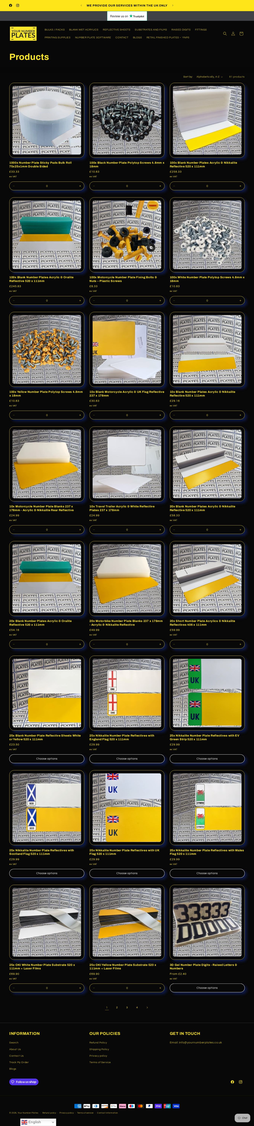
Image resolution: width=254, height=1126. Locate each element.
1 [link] (107, 1007)
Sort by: (188, 77)
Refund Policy (98, 1042)
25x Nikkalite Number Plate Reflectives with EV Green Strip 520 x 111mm (204, 737)
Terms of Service (100, 1062)
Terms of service (85, 1113)
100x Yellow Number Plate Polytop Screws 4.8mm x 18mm (46, 393)
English (34, 1122)
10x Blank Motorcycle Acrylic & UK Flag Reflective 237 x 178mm (126, 393)
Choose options (46, 758)
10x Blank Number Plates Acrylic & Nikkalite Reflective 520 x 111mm (202, 393)
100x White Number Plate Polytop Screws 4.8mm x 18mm (207, 279)
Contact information (107, 1113)
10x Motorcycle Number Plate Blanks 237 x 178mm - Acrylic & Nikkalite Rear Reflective (41, 508)
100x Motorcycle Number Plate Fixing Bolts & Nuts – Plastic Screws (123, 279)
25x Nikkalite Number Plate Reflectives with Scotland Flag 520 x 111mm (41, 852)
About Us (15, 1049)
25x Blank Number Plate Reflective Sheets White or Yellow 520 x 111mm (45, 737)
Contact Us (16, 1055)
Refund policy (49, 1113)
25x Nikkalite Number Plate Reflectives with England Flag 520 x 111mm (121, 737)
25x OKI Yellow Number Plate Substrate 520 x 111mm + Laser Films (122, 966)
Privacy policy (98, 1055)
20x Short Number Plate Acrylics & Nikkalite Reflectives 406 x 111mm (202, 622)
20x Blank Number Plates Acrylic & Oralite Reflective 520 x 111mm (40, 622)
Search (14, 1042)
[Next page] (147, 1007)
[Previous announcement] (81, 5)
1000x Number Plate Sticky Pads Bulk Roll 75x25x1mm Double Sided (40, 164)
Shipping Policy (99, 1049)
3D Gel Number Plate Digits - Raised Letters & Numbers (203, 966)
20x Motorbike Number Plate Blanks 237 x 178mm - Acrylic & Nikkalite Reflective (126, 622)
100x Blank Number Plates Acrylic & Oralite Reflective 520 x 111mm (41, 279)
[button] (225, 34)
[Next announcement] (173, 5)
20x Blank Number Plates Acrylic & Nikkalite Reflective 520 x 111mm (202, 508)
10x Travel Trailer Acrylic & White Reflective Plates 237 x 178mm (122, 508)
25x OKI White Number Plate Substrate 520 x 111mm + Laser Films (42, 966)
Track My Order (19, 1062)
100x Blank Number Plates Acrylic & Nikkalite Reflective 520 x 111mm (203, 164)
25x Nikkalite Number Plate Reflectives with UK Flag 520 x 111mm (124, 852)
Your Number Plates (28, 1113)
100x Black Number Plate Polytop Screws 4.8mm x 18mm (126, 164)
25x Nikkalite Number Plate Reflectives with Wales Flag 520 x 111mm (207, 852)
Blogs (12, 1068)
